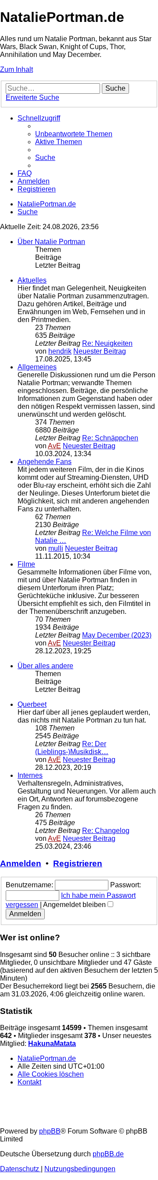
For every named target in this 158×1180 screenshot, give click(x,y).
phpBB (50, 1131)
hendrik (60, 351)
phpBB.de (108, 1154)
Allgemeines (37, 367)
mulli (55, 548)
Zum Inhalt (16, 69)
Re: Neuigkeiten (107, 343)
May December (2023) (116, 635)
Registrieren (77, 863)
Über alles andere (45, 666)
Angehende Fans (45, 461)
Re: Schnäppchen (110, 438)
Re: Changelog (105, 830)
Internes (30, 775)
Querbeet (32, 704)
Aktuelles (32, 280)
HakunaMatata (52, 1043)
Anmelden (20, 863)
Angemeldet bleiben (75, 904)
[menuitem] (73, 134)
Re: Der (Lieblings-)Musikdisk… (71, 747)
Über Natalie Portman (51, 241)
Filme (26, 564)
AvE (54, 446)
